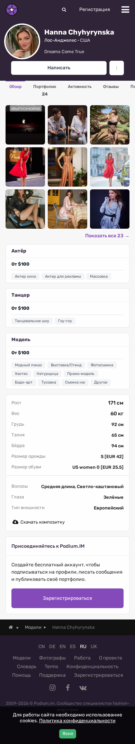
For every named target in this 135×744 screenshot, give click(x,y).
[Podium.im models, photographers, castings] (12, 9)
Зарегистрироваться (67, 598)
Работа (82, 658)
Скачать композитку (42, 522)
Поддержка (52, 675)
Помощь (21, 675)
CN (41, 646)
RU (83, 646)
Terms (51, 666)
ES (73, 646)
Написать (58, 68)
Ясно (67, 733)
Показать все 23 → (107, 236)
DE (52, 646)
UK (94, 646)
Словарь (26, 666)
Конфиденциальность (92, 666)
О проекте (110, 658)
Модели (22, 658)
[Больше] (116, 68)
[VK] (83, 688)
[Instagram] (52, 688)
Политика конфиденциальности (77, 721)
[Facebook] (67, 688)
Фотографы (52, 658)
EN (63, 646)
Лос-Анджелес (60, 40)
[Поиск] (64, 9)
